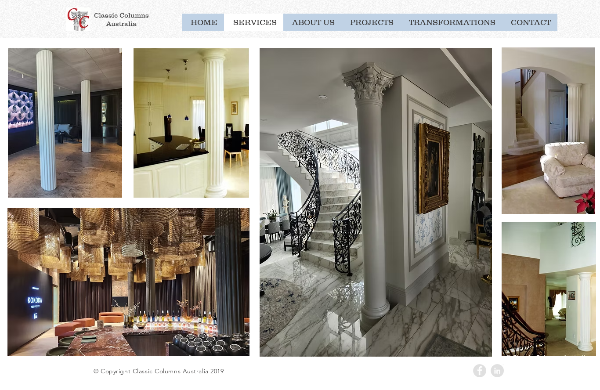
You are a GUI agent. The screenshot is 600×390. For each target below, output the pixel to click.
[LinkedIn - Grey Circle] (497, 370)
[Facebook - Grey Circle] (479, 370)
